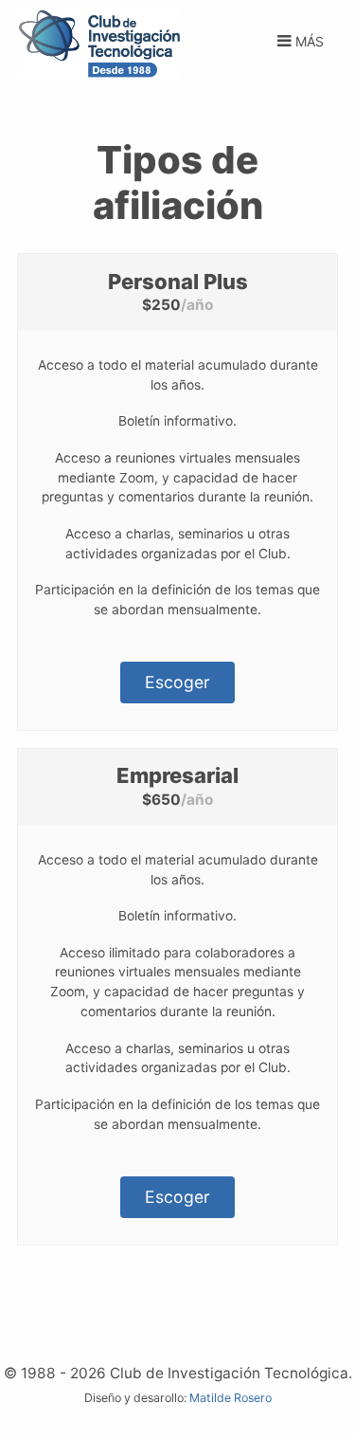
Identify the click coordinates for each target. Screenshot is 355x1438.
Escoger (177, 682)
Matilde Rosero (230, 1398)
